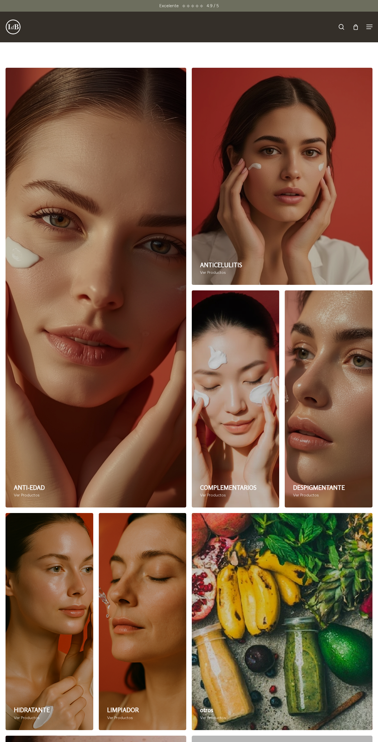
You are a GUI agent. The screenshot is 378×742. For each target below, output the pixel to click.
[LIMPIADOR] (142, 621)
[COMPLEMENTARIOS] (235, 398)
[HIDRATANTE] (49, 621)
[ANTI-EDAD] (96, 287)
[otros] (282, 621)
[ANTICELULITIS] (282, 176)
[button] (369, 27)
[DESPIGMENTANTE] (328, 398)
